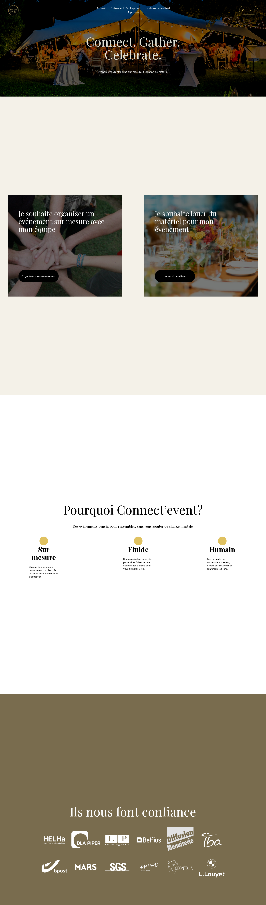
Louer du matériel (175, 276)
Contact (248, 10)
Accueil (101, 8)
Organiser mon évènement (38, 276)
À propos (133, 12)
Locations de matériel (157, 8)
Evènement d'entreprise (125, 8)
